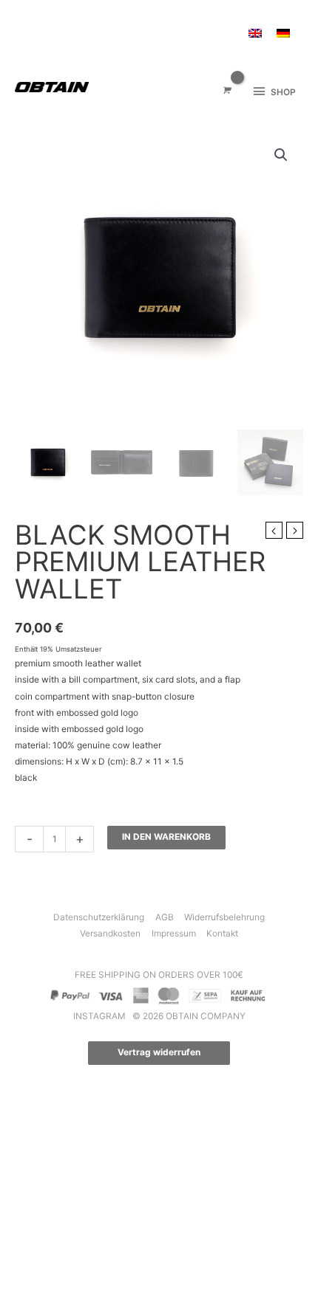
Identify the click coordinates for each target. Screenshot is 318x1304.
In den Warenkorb (166, 837)
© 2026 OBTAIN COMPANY (189, 1016)
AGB (164, 917)
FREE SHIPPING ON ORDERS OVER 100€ (159, 975)
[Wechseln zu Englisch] (255, 33)
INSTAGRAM (100, 1016)
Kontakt (222, 933)
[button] (281, 155)
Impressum (174, 933)
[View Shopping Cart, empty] (226, 91)
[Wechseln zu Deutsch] (283, 33)
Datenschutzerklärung (98, 917)
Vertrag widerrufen (159, 1052)
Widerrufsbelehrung (224, 917)
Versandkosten (110, 933)
